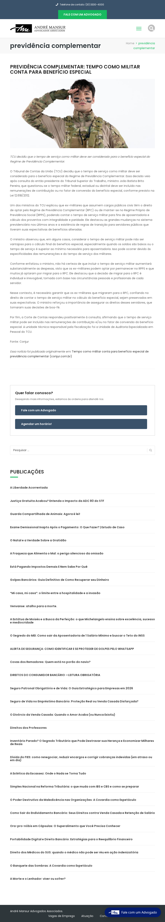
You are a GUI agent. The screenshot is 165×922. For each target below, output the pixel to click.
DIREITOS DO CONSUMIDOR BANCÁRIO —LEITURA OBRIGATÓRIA (55, 675)
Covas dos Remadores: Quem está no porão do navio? (50, 662)
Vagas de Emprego (61, 916)
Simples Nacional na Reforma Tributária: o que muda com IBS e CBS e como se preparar (74, 787)
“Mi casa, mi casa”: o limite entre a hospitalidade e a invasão (55, 593)
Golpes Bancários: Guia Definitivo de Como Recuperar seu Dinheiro (59, 580)
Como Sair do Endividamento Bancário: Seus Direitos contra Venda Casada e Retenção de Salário (82, 813)
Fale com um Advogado (38, 410)
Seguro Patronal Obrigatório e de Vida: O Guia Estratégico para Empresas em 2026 (71, 688)
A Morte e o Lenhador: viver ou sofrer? (38, 879)
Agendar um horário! (36, 424)
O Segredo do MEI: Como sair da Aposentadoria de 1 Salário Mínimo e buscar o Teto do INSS (77, 636)
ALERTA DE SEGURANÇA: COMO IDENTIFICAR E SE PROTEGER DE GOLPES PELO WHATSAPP (72, 649)
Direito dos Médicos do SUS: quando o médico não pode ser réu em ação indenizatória (74, 852)
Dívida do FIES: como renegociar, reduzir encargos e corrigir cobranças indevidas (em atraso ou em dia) (81, 758)
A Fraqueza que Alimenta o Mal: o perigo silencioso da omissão (56, 553)
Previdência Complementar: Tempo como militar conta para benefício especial (75, 69)
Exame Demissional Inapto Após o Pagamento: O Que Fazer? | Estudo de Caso (67, 527)
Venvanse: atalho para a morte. (33, 606)
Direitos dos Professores (28, 728)
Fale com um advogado (82, 14)
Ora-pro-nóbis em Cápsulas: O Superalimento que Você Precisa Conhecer (65, 826)
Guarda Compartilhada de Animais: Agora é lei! (45, 514)
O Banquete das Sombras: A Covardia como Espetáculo (51, 866)
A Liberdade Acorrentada (29, 488)
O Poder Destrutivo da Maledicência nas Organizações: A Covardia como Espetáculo (73, 800)
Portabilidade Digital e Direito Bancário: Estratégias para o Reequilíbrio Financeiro (71, 839)
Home (130, 43)
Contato (106, 916)
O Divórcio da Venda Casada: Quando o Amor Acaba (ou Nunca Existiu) (62, 715)
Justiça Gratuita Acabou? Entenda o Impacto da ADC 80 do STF (57, 501)
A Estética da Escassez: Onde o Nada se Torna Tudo (48, 773)
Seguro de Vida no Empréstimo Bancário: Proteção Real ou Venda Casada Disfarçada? (74, 701)
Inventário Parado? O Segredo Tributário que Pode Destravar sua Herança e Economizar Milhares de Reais (82, 742)
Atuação (87, 916)
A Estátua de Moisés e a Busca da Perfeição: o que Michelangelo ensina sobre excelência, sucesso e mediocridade (82, 620)
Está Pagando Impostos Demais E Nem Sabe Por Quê (49, 567)
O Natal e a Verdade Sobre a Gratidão (38, 540)
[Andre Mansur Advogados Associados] (38, 28)
